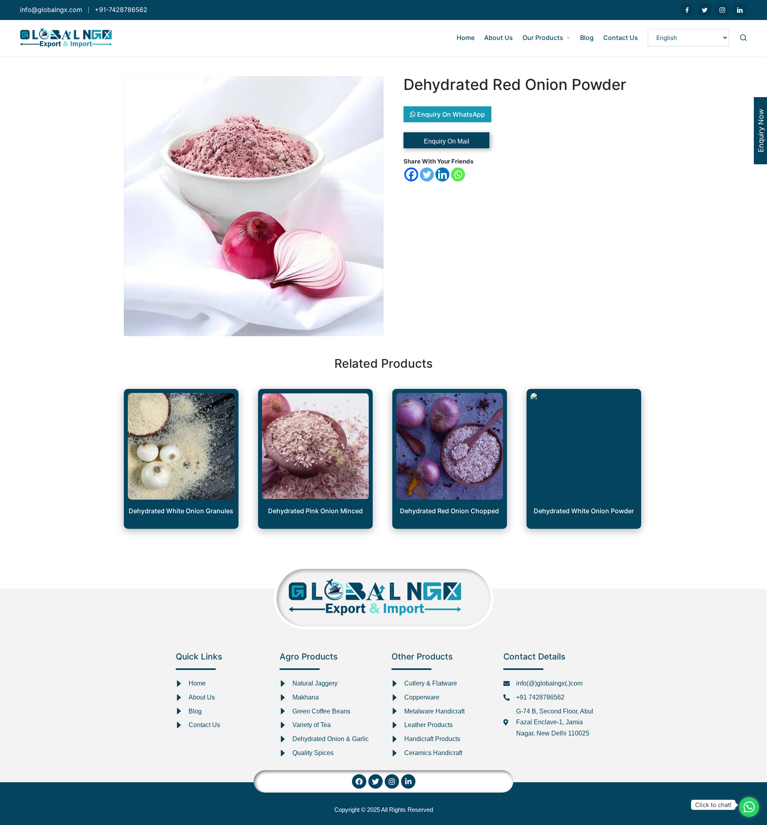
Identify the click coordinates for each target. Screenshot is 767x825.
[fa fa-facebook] (687, 10)
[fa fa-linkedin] (740, 10)
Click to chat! (713, 805)
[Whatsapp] (458, 174)
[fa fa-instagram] (722, 10)
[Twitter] (427, 174)
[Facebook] (411, 174)
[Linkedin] (442, 174)
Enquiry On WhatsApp (450, 114)
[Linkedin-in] (408, 781)
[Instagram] (392, 781)
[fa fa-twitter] (704, 10)
